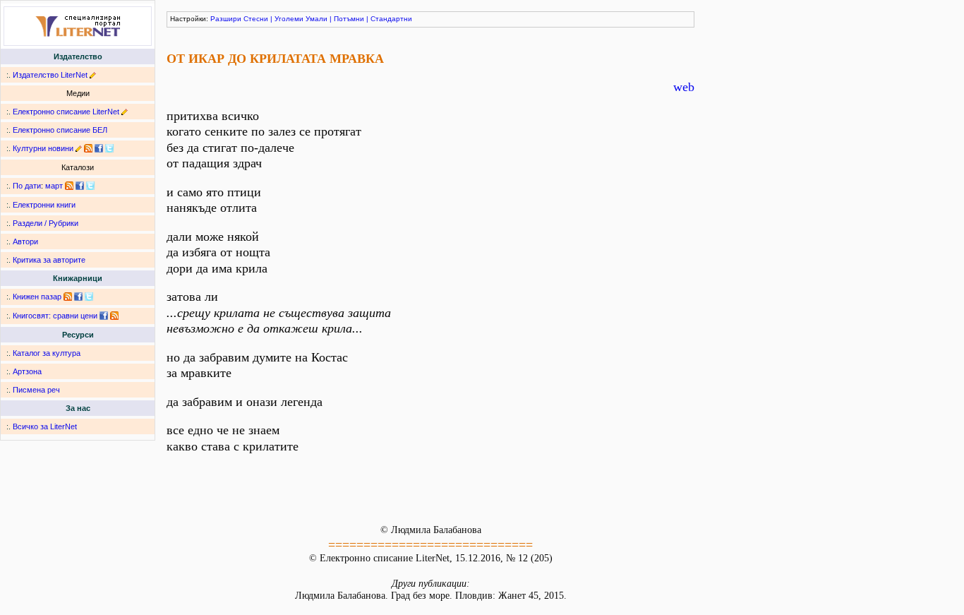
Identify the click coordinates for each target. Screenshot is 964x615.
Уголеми (289, 19)
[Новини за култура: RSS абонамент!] (88, 148)
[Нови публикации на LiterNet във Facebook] (80, 185)
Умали (316, 19)
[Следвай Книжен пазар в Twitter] (89, 296)
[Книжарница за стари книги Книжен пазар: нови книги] (68, 296)
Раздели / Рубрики (45, 223)
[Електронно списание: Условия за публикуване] (124, 111)
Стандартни (391, 19)
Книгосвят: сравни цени (55, 315)
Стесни (255, 19)
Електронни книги (44, 205)
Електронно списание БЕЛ (60, 130)
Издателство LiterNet (50, 75)
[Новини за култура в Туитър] (109, 148)
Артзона (27, 371)
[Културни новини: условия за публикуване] (79, 148)
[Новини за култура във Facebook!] (99, 148)
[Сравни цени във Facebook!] (104, 315)
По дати (27, 185)
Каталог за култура (46, 353)
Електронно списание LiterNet (66, 111)
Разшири (225, 19)
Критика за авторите (49, 260)
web (683, 87)
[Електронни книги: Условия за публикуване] (93, 75)
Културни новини (43, 148)
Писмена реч (36, 390)
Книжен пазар (37, 296)
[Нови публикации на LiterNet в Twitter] (90, 185)
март (54, 185)
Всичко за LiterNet (45, 426)
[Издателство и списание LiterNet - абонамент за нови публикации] (69, 185)
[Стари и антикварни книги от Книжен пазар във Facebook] (78, 296)
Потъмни (349, 19)
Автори (25, 241)
